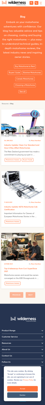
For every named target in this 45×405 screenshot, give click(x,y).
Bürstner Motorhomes (32, 73)
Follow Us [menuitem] (6, 362)
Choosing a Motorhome (25, 85)
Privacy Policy (28, 380)
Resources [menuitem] (6, 343)
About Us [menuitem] (6, 349)
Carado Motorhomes (24, 79)
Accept (22, 389)
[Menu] (40, 2)
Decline (22, 395)
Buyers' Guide (14, 73)
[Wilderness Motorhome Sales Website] (14, 3)
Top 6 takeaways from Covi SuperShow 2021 (20, 270)
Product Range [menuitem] (8, 331)
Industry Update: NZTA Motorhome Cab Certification (20, 208)
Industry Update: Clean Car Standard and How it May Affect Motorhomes (21, 146)
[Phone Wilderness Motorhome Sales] (36, 3)
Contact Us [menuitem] (7, 356)
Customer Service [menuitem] (10, 337)
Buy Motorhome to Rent (25, 66)
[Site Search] (31, 3)
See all (22, 92)
